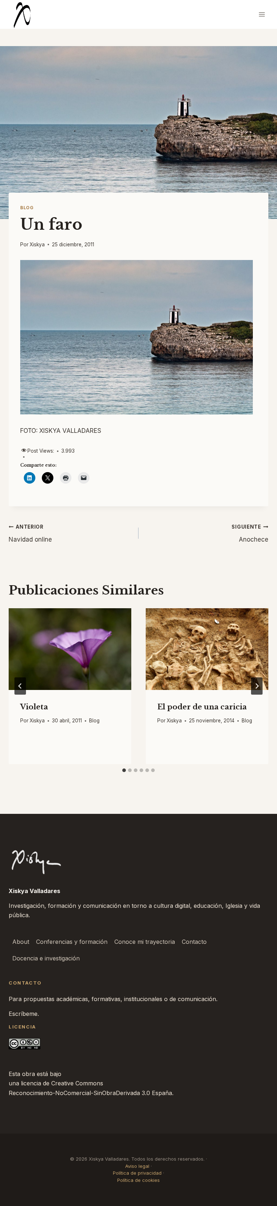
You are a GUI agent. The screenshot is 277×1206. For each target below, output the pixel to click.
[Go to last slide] (20, 686)
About (20, 941)
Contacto (194, 941)
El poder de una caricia (202, 707)
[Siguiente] (257, 686)
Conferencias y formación (71, 941)
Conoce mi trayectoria (144, 941)
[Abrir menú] (261, 14)
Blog (26, 207)
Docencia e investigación (46, 958)
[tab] (124, 770)
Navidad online (30, 533)
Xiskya (37, 244)
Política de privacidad (137, 1173)
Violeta (34, 707)
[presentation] (70, 649)
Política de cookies (138, 1180)
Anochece (250, 533)
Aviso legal (137, 1166)
